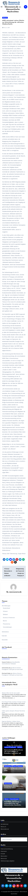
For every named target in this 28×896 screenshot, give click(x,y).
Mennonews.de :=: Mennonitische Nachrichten (13, 9)
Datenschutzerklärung (7, 849)
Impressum (4, 851)
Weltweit (5, 17)
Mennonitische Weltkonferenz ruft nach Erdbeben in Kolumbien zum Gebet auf (13, 751)
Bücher (5, 620)
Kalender (4, 635)
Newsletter (5, 639)
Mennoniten (4, 856)
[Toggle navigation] (1, 6)
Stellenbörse (5, 631)
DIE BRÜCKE (4, 824)
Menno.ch (3, 826)
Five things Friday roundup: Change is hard (13, 702)
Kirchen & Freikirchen (9, 617)
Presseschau (6, 624)
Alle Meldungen (6, 605)
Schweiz (5, 611)
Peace (14, 766)
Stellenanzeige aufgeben (7, 861)
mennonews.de (15, 592)
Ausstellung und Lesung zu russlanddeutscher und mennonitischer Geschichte (12, 803)
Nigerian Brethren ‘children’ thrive (11, 721)
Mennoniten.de (5, 829)
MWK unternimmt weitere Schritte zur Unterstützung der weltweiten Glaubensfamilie (13, 22)
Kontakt (3, 853)
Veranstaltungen (7, 627)
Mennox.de (4, 858)
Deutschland (6, 608)
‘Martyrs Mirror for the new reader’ (11, 693)
